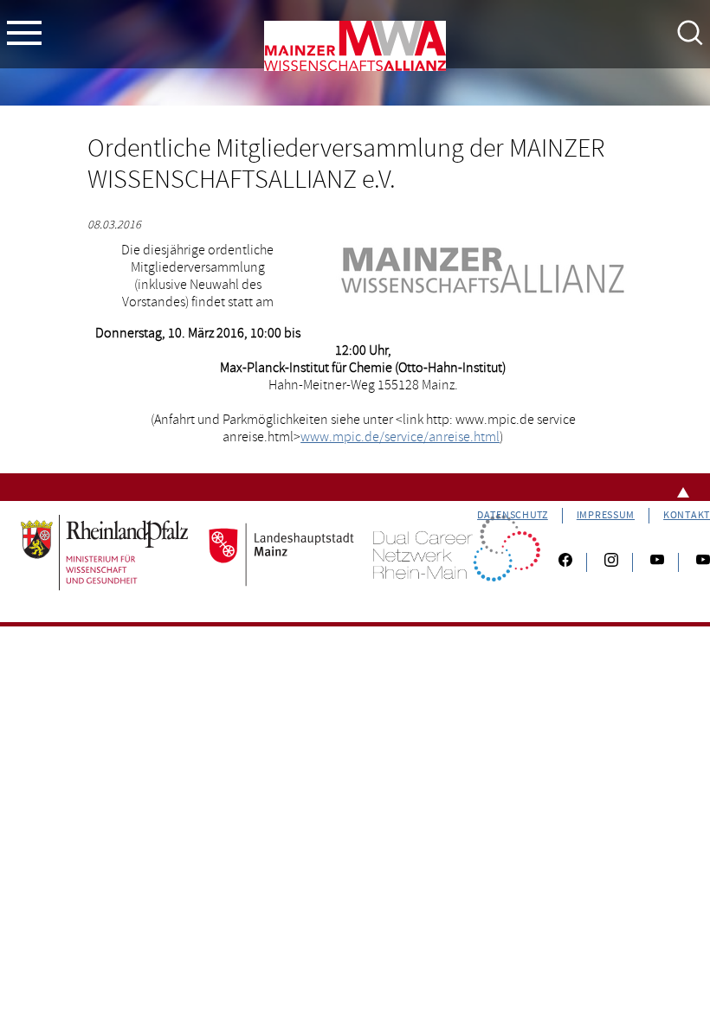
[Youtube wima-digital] (696, 562)
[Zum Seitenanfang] (355, 487)
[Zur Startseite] (355, 49)
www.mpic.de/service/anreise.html (400, 437)
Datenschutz (512, 515)
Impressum (606, 515)
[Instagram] (611, 562)
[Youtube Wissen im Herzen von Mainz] (657, 562)
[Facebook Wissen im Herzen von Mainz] (565, 562)
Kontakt (686, 515)
